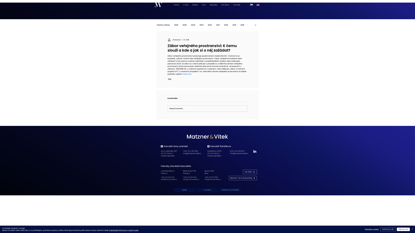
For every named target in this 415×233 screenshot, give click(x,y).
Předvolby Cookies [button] (372, 229)
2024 (193, 25)
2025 (185, 25)
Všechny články (163, 25)
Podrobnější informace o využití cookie (123, 230)
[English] (258, 4)
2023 (202, 25)
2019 (234, 25)
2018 (242, 25)
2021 (218, 25)
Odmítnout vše (388, 229)
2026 (176, 25)
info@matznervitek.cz (192, 153)
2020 (226, 25)
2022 (210, 25)
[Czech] (251, 4)
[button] (256, 25)
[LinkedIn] (255, 151)
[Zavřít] (412, 229)
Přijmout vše (403, 229)
